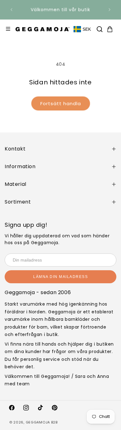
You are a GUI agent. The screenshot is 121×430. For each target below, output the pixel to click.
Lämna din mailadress (60, 277)
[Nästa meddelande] (109, 9)
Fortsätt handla (60, 103)
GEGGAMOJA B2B (42, 422)
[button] (99, 29)
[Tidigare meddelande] (11, 9)
